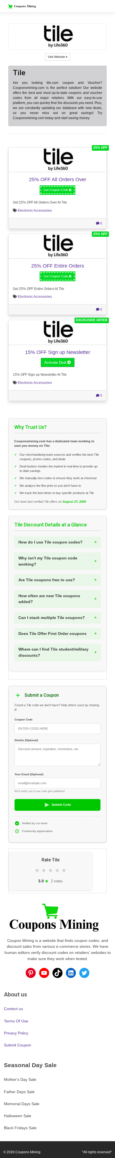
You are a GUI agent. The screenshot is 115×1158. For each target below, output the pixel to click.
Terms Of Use (16, 1021)
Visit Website (57, 56)
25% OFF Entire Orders (57, 266)
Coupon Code (24, 719)
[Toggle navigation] (101, 6)
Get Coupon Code (56, 190)
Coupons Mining (27, 1152)
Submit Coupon (17, 1045)
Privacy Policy (16, 1033)
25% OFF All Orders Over (57, 179)
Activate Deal (55, 362)
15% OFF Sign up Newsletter (57, 352)
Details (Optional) (26, 740)
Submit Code (61, 804)
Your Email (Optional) (29, 774)
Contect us (13, 1008)
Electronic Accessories (35, 210)
